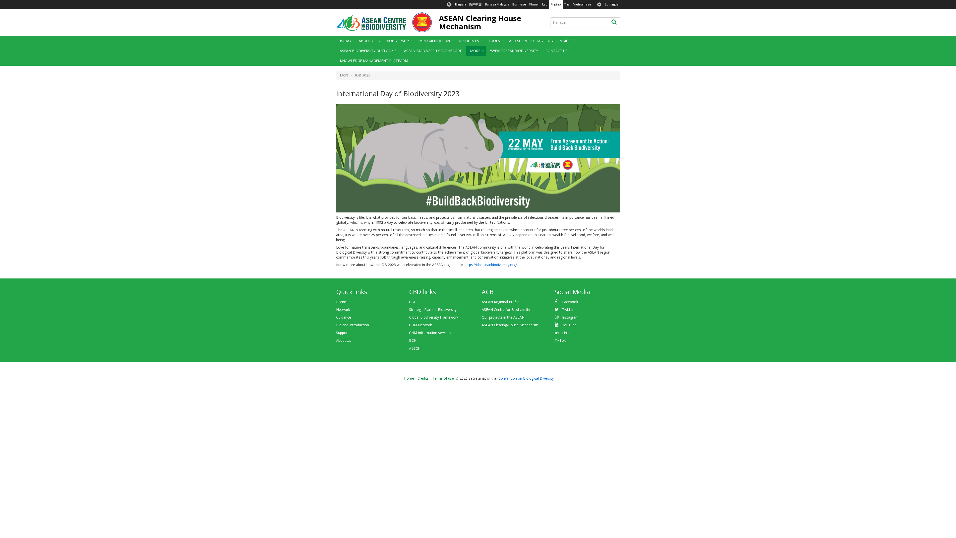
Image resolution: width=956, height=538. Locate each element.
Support (342, 332)
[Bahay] (384, 22)
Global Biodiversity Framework (433, 317)
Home (341, 301)
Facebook (570, 301)
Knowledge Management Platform (374, 60)
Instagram (570, 317)
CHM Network (420, 325)
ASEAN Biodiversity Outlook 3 (368, 50)
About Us (343, 340)
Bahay (345, 40)
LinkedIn (569, 332)
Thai (567, 4)
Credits (423, 378)
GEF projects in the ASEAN (503, 317)
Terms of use (443, 378)
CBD (413, 301)
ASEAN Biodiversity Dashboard (433, 50)
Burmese (519, 4)
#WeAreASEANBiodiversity (513, 50)
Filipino (555, 4)
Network (343, 309)
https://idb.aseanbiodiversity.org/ (491, 264)
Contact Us (556, 50)
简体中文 (475, 4)
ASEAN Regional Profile (500, 301)
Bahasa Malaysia (497, 4)
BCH (412, 340)
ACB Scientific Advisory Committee (542, 40)
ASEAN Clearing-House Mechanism (510, 325)
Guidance (343, 317)
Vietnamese (582, 4)
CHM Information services (430, 332)
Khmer (534, 4)
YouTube (569, 325)
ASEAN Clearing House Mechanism (480, 22)
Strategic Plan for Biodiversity (433, 309)
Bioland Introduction (352, 325)
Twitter (568, 309)
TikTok (560, 340)
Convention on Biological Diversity (526, 378)
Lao (544, 4)
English (460, 4)
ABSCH (414, 348)
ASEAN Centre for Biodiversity (506, 309)
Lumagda (611, 4)
